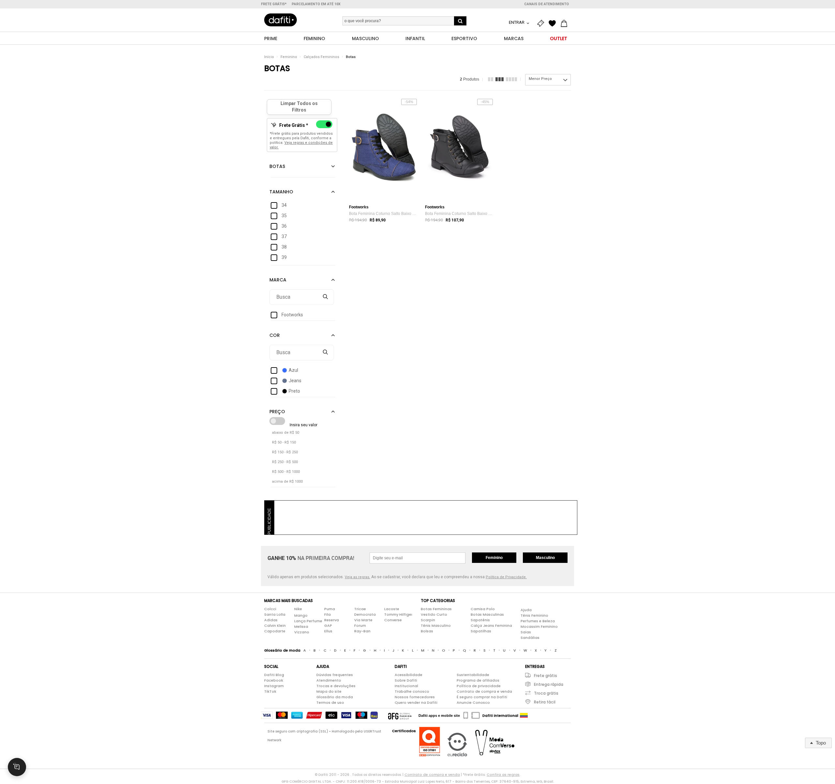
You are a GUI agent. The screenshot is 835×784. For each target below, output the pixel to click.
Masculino (545, 557)
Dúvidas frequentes (334, 674)
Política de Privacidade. (506, 577)
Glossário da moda (334, 697)
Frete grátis (545, 675)
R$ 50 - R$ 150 (284, 442)
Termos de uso (330, 702)
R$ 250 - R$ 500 (285, 462)
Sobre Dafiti (406, 680)
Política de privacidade (479, 686)
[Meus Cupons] (542, 23)
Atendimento (328, 680)
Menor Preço (540, 79)
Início (269, 57)
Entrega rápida (548, 684)
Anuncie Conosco (473, 702)
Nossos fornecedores (415, 697)
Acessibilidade (408, 674)
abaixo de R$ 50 (285, 432)
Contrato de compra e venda (484, 691)
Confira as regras (503, 774)
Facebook (273, 680)
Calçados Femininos (321, 57)
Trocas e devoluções (336, 686)
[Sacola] (565, 23)
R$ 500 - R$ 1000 (286, 472)
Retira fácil (544, 702)
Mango (301, 615)
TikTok (270, 691)
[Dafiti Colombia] (524, 715)
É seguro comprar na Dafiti (482, 697)
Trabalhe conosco (412, 691)
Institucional (406, 686)
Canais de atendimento (546, 4)
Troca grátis (546, 693)
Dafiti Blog (274, 674)
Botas (351, 57)
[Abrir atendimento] (17, 767)
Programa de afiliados (478, 680)
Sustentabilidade (473, 674)
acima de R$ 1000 (287, 481)
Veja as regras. (357, 577)
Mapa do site (329, 691)
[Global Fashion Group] (399, 715)
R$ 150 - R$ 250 (285, 452)
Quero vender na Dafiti (416, 702)
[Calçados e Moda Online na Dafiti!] (280, 19)
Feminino (289, 57)
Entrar (517, 22)
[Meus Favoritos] (554, 23)
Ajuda (526, 610)
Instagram (274, 686)
